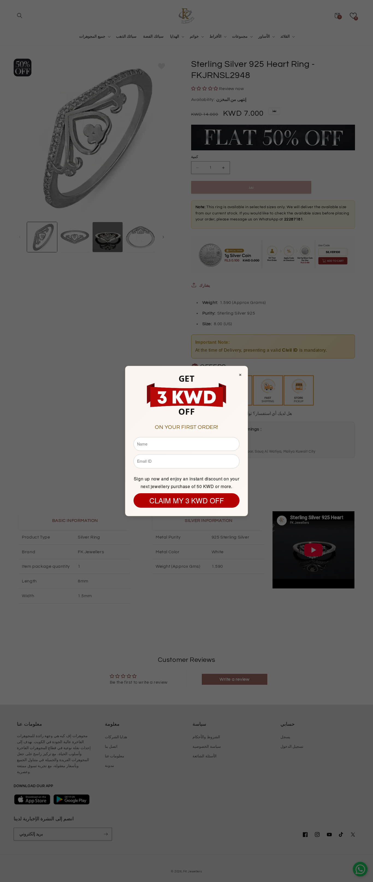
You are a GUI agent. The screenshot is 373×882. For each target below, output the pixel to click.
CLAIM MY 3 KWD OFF (186, 500)
